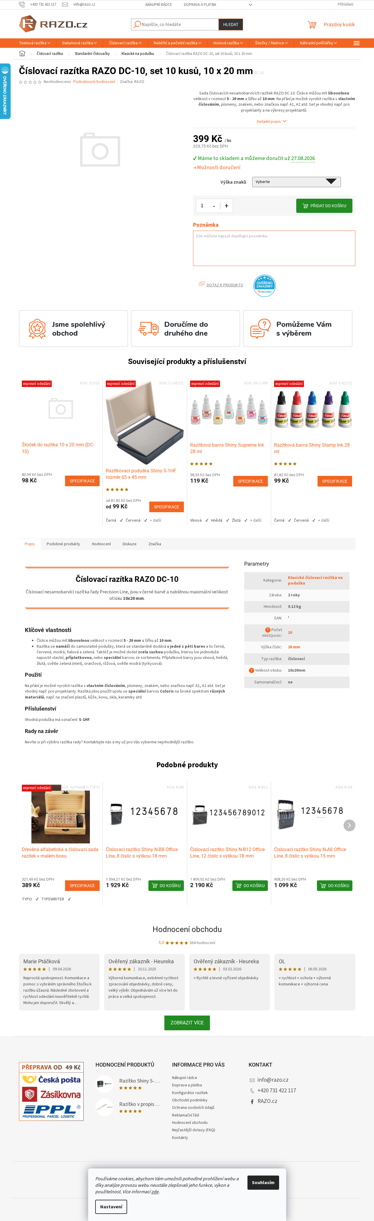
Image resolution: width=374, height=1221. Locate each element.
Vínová (196, 520)
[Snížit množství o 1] (214, 206)
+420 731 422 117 (277, 1091)
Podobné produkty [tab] (63, 544)
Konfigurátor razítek (190, 1093)
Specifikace (82, 481)
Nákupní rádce (158, 4)
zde (154, 1192)
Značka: (132, 82)
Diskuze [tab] (130, 544)
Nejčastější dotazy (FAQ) (193, 1130)
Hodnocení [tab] (101, 544)
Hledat (230, 24)
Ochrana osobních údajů (193, 1108)
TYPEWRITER (52, 899)
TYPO (27, 899)
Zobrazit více (187, 1023)
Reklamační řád (185, 1115)
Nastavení (111, 1207)
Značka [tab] (154, 544)
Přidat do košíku (328, 205)
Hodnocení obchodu (187, 929)
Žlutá (236, 520)
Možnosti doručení (218, 167)
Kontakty (180, 1138)
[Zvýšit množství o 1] (226, 206)
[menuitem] (34, 43)
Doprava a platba (200, 4)
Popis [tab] (30, 544)
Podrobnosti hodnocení (94, 82)
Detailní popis (269, 122)
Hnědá (216, 520)
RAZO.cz (267, 1101)
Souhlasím (263, 1182)
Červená (133, 520)
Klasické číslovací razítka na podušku (315, 580)
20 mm (294, 647)
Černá (111, 520)
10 (290, 633)
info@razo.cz (273, 1080)
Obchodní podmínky (190, 1100)
